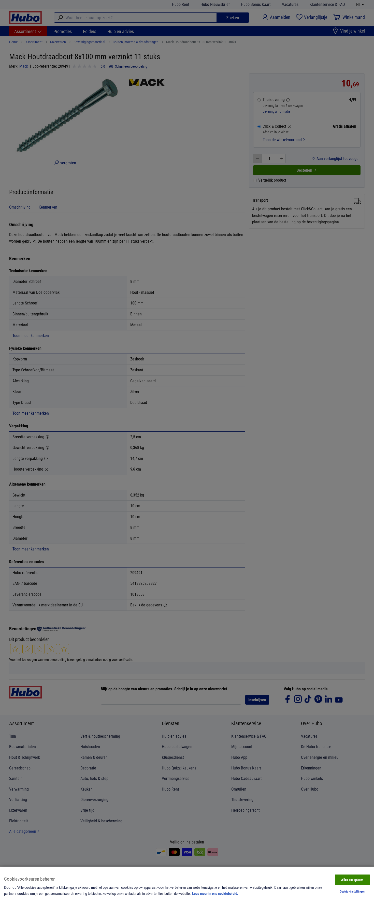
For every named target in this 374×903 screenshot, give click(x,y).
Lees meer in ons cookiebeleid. (215, 893)
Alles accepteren (352, 879)
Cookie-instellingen (352, 891)
